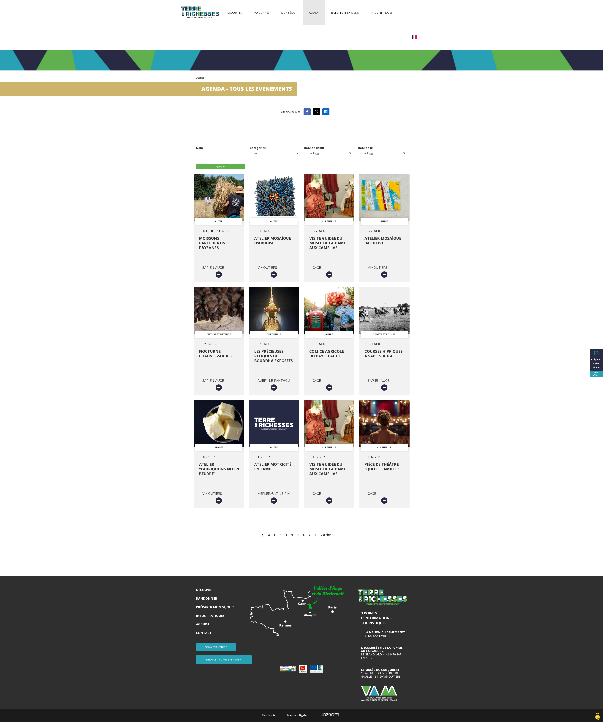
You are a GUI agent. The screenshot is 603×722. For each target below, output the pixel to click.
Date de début (314, 148)
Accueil (200, 77)
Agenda (314, 12)
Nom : (200, 148)
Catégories (258, 148)
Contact (204, 633)
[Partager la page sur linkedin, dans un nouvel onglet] (325, 111)
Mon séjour (289, 12)
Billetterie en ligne (345, 12)
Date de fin (366, 148)
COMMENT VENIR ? (216, 647)
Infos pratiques (381, 12)
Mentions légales (297, 715)
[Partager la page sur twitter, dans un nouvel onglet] (316, 111)
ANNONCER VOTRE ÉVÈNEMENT (224, 659)
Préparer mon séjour (215, 607)
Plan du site (268, 715)
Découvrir (234, 12)
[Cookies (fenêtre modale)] (597, 716)
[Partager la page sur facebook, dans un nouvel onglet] (307, 111)
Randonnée (261, 12)
